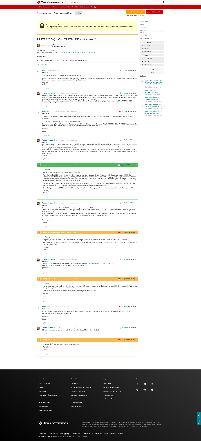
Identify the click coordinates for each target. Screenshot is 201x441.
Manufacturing (43, 406)
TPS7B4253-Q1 (148, 42)
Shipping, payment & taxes (112, 391)
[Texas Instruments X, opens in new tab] (152, 385)
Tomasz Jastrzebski (46, 45)
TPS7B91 (146, 48)
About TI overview (44, 384)
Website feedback (110, 433)
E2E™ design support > (44, 7)
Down (48, 89)
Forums (55, 7)
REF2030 (146, 55)
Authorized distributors (110, 399)
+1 (136, 165)
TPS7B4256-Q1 (148, 58)
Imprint (120, 433)
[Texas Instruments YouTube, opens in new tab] (152, 390)
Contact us (74, 384)
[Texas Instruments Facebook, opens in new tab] (144, 385)
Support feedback (199, 418)
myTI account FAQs (77, 406)
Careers (41, 387)
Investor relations (44, 402)
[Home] (51, 2)
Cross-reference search (78, 391)
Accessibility (42, 433)
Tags (152, 69)
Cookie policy (53, 433)
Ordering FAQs (108, 395)
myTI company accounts (111, 387)
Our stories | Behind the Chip (48, 395)
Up (43, 89)
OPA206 (146, 61)
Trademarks (98, 433)
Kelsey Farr (46, 70)
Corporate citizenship (45, 410)
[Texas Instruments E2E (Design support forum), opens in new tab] (144, 390)
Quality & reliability (77, 402)
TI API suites (107, 384)
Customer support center (79, 395)
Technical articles (65, 7)
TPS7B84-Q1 (148, 65)
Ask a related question (137, 12)
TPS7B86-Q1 (148, 45)
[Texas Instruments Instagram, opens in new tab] (137, 385)
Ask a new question (155, 12)
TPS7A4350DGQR (115, 242)
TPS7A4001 (147, 52)
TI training (75, 7)
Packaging (74, 399)
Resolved (144, 21)
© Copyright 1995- (46, 436)
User (163, 2)
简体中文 (94, 7)
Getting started (84, 7)
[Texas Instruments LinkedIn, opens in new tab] (137, 390)
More (79, 13)
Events (41, 399)
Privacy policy (64, 433)
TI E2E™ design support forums (81, 387)
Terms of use (87, 433)
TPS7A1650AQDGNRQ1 (65, 242)
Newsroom (42, 391)
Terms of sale (76, 433)
